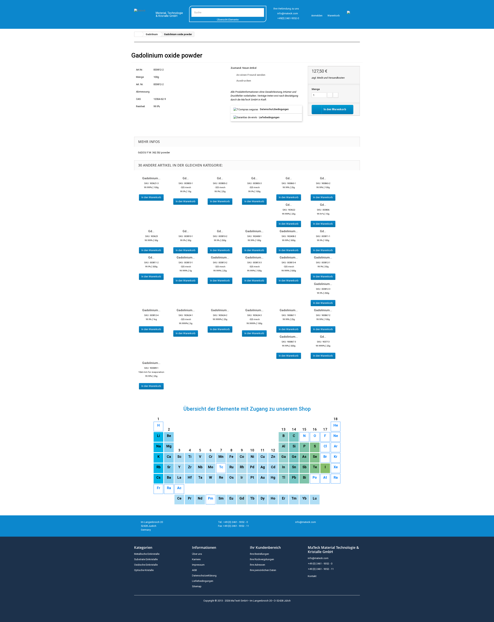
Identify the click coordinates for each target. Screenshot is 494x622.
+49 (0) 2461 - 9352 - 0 (320, 563)
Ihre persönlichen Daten (263, 570)
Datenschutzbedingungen (274, 109)
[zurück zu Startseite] (138, 34)
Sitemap (196, 586)
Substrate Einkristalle (146, 559)
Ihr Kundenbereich (265, 547)
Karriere (196, 559)
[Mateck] (142, 15)
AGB (194, 570)
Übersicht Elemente (228, 19)
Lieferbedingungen (269, 117)
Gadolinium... (151, 178)
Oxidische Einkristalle (146, 564)
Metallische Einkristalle (146, 553)
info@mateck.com (287, 13)
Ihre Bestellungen (259, 553)
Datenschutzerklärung (204, 575)
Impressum (198, 564)
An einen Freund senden (250, 74)
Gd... (186, 178)
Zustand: (236, 67)
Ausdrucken (243, 80)
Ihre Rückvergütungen (262, 559)
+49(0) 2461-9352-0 (288, 18)
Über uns (197, 553)
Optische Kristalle (144, 570)
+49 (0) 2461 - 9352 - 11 (321, 569)
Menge (316, 89)
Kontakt (312, 576)
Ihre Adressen (257, 564)
